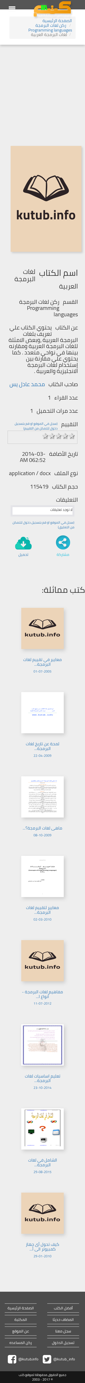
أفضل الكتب (63, 1308)
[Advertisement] (42, 89)
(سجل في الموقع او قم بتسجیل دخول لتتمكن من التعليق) (43, 524)
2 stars (52, 436)
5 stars (71, 436)
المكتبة (20, 1319)
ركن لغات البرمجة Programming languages (50, 27)
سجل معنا (63, 1331)
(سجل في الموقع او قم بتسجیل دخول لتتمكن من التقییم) (36, 426)
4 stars (65, 436)
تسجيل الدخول (63, 1342)
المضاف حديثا (63, 1319)
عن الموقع (20, 1331)
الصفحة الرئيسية (57, 20)
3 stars (58, 436)
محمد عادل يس (27, 384)
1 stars (45, 436)
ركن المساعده (20, 1342)
